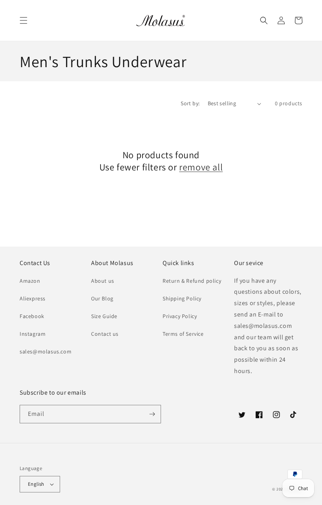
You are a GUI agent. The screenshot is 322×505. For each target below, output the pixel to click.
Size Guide (104, 316)
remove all (201, 167)
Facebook (32, 316)
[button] (23, 20)
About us (102, 280)
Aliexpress (33, 298)
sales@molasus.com (45, 351)
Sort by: (190, 103)
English (36, 484)
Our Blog (102, 298)
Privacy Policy (180, 316)
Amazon (30, 280)
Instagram (33, 333)
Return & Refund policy (192, 280)
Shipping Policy (182, 298)
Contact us (105, 333)
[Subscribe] (152, 414)
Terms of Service (183, 333)
